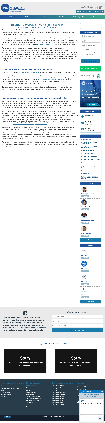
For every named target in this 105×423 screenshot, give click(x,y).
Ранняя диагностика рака (32, 388)
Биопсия (28, 390)
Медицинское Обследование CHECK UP (11, 388)
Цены (43, 17)
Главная (9, 17)
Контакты (95, 17)
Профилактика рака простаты (90, 157)
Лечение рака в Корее (57, 400)
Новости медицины (78, 17)
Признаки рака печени (88, 154)
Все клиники (91, 301)
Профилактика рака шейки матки (91, 160)
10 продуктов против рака (89, 151)
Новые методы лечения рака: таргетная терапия (89, 147)
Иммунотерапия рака (31, 394)
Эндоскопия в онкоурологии (33, 400)
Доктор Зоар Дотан (86, 233)
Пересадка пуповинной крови (33, 398)
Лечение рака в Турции (57, 402)
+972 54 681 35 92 (83, 386)
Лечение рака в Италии (58, 396)
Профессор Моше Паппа (87, 220)
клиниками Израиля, (43, 44)
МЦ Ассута (84, 255)
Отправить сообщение (91, 68)
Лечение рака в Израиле (10, 38)
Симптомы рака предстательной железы (90, 163)
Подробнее (85, 196)
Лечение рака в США (57, 388)
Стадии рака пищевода (89, 170)
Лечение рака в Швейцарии (59, 392)
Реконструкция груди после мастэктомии (36, 405)
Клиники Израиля (5, 392)
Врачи (26, 17)
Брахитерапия (29, 403)
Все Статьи (86, 173)
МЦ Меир (83, 295)
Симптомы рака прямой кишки (90, 167)
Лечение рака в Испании (58, 398)
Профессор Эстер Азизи (87, 194)
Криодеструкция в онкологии (33, 396)
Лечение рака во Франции (58, 394)
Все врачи (90, 240)
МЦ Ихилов (84, 282)
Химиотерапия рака (31, 392)
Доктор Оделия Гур (86, 207)
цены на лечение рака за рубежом (50, 79)
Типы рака (61, 17)
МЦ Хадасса (84, 268)
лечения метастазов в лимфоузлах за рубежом (30, 124)
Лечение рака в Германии (58, 390)
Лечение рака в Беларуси (58, 405)
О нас (2, 386)
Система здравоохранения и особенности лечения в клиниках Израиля (89, 177)
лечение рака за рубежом (30, 73)
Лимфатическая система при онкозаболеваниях (89, 142)
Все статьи (29, 407)
